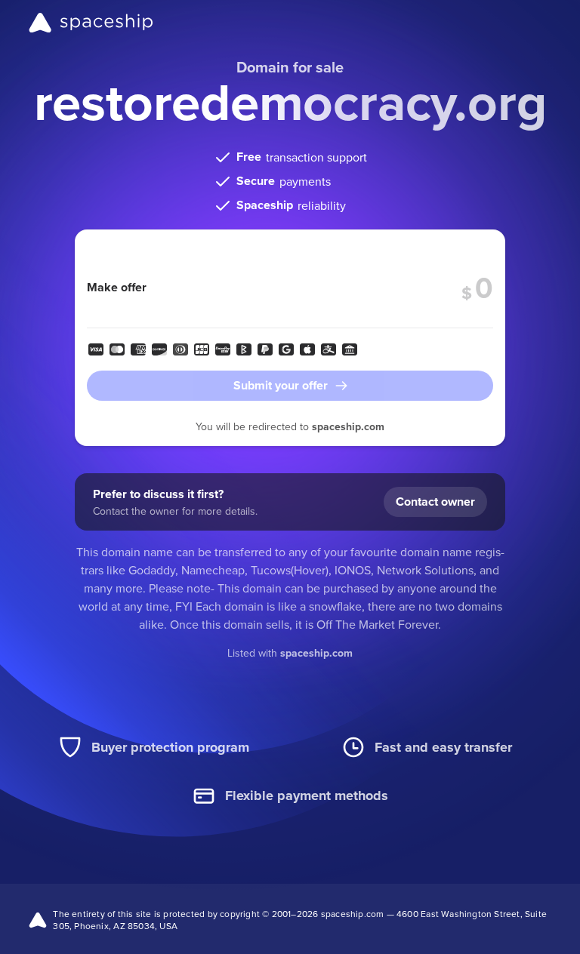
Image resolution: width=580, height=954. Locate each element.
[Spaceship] (91, 22)
